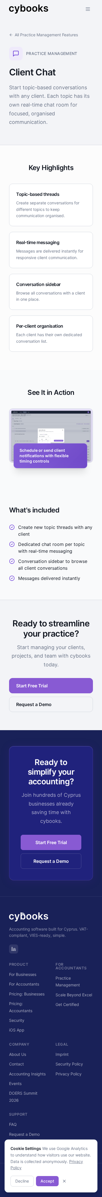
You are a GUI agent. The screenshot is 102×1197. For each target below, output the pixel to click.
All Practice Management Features (46, 34)
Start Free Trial (32, 685)
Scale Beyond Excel (74, 994)
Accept (47, 1181)
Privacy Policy (69, 1073)
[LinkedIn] (13, 949)
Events (15, 1083)
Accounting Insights (27, 1073)
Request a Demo (34, 704)
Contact (16, 1064)
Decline (22, 1181)
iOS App (16, 1029)
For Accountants (24, 984)
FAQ (13, 1124)
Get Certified (67, 1004)
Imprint (62, 1054)
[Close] (64, 1181)
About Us (17, 1054)
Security (16, 1020)
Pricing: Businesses (26, 994)
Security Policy (69, 1064)
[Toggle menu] (88, 9)
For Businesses (22, 974)
